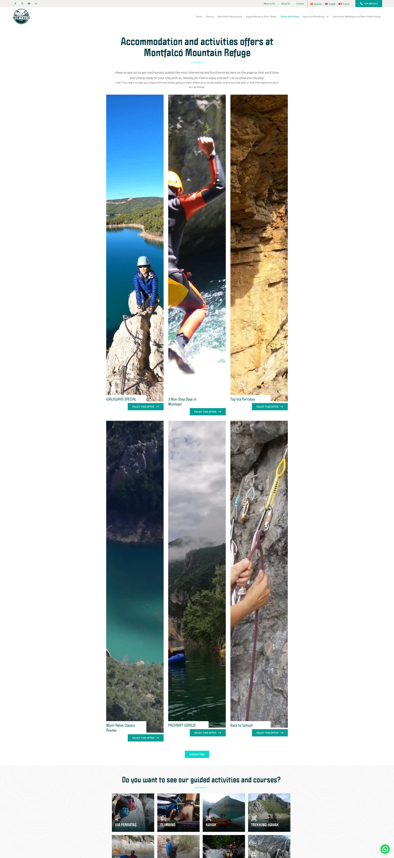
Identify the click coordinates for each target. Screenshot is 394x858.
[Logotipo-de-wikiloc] (35, 3)
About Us (285, 3)
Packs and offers (289, 16)
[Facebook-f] (15, 3)
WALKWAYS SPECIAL (121, 398)
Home (199, 16)
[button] (368, 3)
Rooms (210, 16)
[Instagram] (22, 3)
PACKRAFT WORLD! (182, 725)
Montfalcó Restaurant (230, 16)
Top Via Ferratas (242, 398)
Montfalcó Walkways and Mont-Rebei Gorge (357, 16)
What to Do (269, 3)
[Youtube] (29, 3)
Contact (300, 3)
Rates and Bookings (314, 16)
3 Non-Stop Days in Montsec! (182, 401)
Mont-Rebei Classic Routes (120, 728)
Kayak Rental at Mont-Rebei (261, 16)
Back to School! (241, 725)
